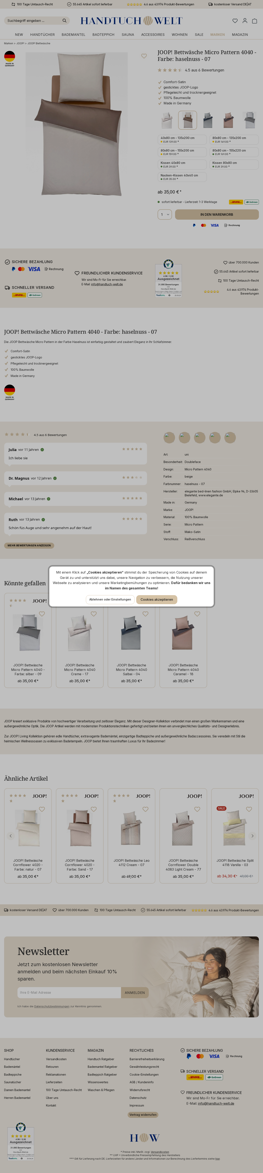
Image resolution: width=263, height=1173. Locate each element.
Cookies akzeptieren (157, 599)
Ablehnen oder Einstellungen (110, 599)
